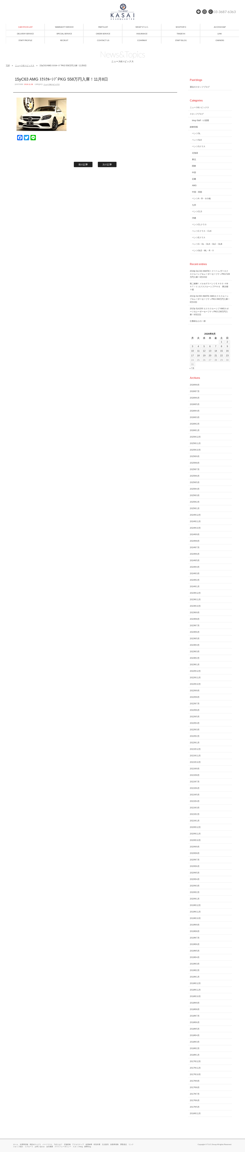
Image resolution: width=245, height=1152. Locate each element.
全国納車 (89, 1144)
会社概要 (49, 1146)
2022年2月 (195, 736)
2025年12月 (195, 437)
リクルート (29, 1146)
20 (210, 355)
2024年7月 (195, 547)
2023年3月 (195, 651)
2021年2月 (195, 814)
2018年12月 (195, 983)
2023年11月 (195, 599)
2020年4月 (195, 879)
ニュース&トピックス (24, 65)
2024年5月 (195, 560)
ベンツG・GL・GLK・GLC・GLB (207, 244)
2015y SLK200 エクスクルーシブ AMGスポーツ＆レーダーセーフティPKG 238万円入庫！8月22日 (209, 311)
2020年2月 (195, 892)
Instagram (205, 11)
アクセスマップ (78, 1144)
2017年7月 (195, 1094)
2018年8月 (195, 1009)
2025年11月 (195, 443)
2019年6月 (195, 944)
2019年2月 (195, 970)
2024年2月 (195, 580)
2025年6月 (195, 476)
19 (204, 355)
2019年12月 (195, 905)
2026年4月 (195, 411)
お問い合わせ (40, 1146)
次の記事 (107, 164)
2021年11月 (195, 755)
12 (204, 350)
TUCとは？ (58, 1144)
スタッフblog (78, 1146)
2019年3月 (195, 964)
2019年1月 (195, 977)
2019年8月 (195, 931)
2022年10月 (195, 684)
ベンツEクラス (198, 237)
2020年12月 (195, 827)
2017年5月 (195, 1107)
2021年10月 (195, 762)
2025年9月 (195, 456)
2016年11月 (195, 1113)
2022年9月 (195, 690)
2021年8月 (195, 775)
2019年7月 (195, 938)
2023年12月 (195, 593)
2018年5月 (195, 1029)
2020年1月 (195, 899)
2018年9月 (195, 1003)
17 (192, 355)
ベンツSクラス (198, 146)
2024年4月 (195, 567)
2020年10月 (195, 840)
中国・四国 (197, 192)
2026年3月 (195, 417)
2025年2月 (195, 502)
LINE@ (199, 11)
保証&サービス (35, 1144)
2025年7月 (195, 469)
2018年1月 (195, 1055)
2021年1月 (195, 821)
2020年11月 (195, 834)
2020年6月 (195, 866)
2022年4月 (195, 723)
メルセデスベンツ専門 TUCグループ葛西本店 (122, 11)
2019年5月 (195, 951)
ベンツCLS (197, 211)
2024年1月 (195, 586)
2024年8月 (195, 541)
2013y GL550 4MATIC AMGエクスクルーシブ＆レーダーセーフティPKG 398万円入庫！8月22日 (210, 299)
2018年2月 (195, 1048)
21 (215, 355)
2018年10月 (195, 996)
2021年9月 (195, 768)
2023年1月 (195, 664)
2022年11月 (195, 677)
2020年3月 (195, 886)
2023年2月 (195, 658)
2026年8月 (195, 385)
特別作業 (97, 1144)
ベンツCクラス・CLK (202, 231)
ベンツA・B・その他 (201, 198)
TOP (8, 65)
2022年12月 (195, 671)
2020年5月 (195, 873)
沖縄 (194, 218)
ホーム (15, 1144)
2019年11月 (195, 912)
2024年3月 (195, 573)
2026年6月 (195, 398)
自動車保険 (114, 1144)
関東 (194, 166)
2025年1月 (195, 508)
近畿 (194, 179)
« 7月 (192, 368)
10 (192, 350)
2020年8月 (195, 853)
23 (227, 355)
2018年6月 (195, 1022)
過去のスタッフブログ (200, 87)
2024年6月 (195, 554)
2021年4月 (195, 801)
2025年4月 (195, 489)
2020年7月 (195, 860)
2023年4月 (195, 645)
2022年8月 (195, 697)
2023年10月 (195, 606)
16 (227, 350)
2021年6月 (195, 788)
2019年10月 (195, 918)
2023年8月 (195, 619)
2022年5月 (195, 716)
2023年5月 (195, 638)
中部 (194, 172)
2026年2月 (195, 424)
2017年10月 (195, 1074)
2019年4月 (195, 957)
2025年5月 (195, 482)
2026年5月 (195, 404)
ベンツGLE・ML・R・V (203, 250)
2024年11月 (195, 521)
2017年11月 (195, 1068)
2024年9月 (195, 534)
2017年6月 (195, 1100)
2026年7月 (195, 391)
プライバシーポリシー (62, 1146)
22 (221, 355)
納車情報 (194, 127)
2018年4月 (195, 1035)
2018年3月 (195, 1042)
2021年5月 (195, 795)
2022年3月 (195, 729)
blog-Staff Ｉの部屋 (200, 120)
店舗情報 (67, 1144)
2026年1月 (195, 430)
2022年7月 (195, 703)
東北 (194, 159)
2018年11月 (195, 990)
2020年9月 (195, 847)
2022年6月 (195, 710)
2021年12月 (195, 749)
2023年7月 (195, 625)
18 (198, 355)
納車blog (87, 1146)
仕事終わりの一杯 (198, 321)
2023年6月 (195, 632)
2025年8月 (195, 463)
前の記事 (83, 164)
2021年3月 (195, 808)
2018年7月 (195, 1016)
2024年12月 (195, 515)
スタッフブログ (197, 114)
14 (215, 350)
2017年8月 (195, 1087)
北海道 (195, 153)
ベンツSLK (197, 140)
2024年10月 (195, 528)
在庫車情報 (24, 1144)
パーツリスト (47, 1144)
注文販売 (105, 1144)
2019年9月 (195, 925)
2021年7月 (195, 782)
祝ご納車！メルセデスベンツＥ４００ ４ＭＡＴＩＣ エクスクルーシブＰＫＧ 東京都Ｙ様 (209, 286)
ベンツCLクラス (199, 224)
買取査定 (123, 1144)
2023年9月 (195, 612)
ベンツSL (196, 133)
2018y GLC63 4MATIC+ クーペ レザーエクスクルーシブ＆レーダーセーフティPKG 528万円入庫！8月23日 (210, 274)
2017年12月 (195, 1061)
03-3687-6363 (225, 12)
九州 (194, 205)
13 (210, 350)
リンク (131, 1144)
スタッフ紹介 (18, 1146)
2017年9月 (195, 1081)
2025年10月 (195, 450)
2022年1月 (195, 742)
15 (221, 350)
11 (198, 350)
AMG (194, 185)
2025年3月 (195, 495)
